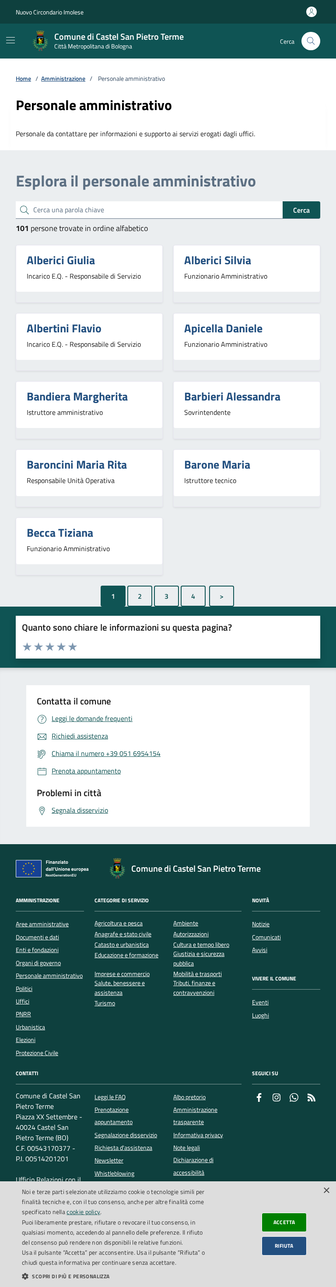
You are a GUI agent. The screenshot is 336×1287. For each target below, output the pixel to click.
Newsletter (108, 1160)
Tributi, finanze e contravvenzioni (194, 988)
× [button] (326, 1190)
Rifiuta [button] (284, 1246)
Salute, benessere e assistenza (119, 988)
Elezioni (25, 1040)
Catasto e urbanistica (121, 944)
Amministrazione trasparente (195, 1116)
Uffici (22, 1001)
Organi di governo (38, 963)
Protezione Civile (37, 1053)
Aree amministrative (42, 924)
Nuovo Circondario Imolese (50, 12)
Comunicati (266, 937)
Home (23, 78)
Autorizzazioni (191, 934)
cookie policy (83, 1211)
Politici (24, 989)
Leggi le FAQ (110, 1097)
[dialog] (168, 1234)
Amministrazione (63, 78)
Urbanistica (30, 1027)
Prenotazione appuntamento (113, 1116)
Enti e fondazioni (37, 950)
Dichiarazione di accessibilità (193, 1166)
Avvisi (259, 950)
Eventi (260, 1002)
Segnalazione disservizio (125, 1135)
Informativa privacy (198, 1135)
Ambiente (185, 923)
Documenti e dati (37, 937)
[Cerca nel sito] (310, 41)
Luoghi (260, 1015)
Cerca (301, 210)
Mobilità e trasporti (197, 974)
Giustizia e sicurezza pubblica (198, 958)
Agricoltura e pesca (118, 923)
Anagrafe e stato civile (122, 934)
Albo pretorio (189, 1097)
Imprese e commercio (122, 974)
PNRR (23, 1014)
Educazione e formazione (126, 955)
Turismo (104, 1003)
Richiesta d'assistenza (123, 1147)
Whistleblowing (114, 1173)
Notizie (261, 924)
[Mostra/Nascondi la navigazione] (10, 40)
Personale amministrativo (49, 975)
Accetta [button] (284, 1222)
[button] (115, 1276)
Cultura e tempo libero (201, 944)
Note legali (186, 1147)
